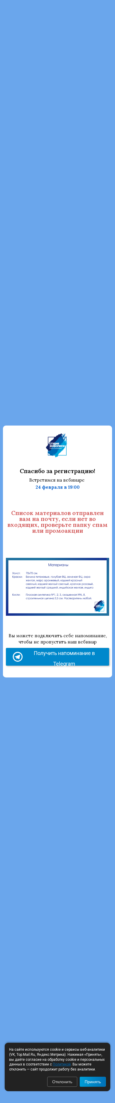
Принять (93, 1081)
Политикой (62, 1064)
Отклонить (62, 1081)
